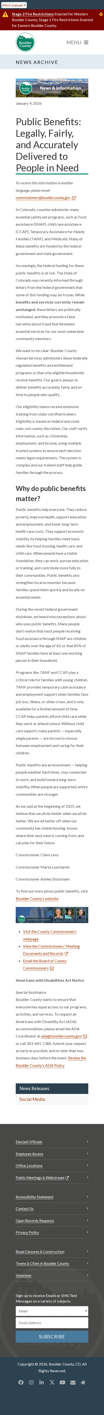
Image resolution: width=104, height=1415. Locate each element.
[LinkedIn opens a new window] (41, 1382)
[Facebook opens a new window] (21, 1382)
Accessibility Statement (34, 1197)
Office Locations (29, 1165)
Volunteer (24, 1275)
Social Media (32, 1099)
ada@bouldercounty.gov (61, 1036)
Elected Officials (29, 1142)
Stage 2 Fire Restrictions (33, 14)
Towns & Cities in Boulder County (42, 1263)
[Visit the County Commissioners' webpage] (52, 914)
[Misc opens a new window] (73, 1382)
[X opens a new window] (52, 1382)
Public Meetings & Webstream (40, 1177)
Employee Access (29, 1154)
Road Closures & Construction (40, 1251)
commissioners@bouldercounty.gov (43, 197)
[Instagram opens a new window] (31, 1382)
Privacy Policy (27, 1232)
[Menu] (77, 42)
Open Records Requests (35, 1220)
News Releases (34, 1088)
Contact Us (25, 1208)
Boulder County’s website (37, 898)
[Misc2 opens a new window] (83, 1382)
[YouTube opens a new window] (62, 1382)
